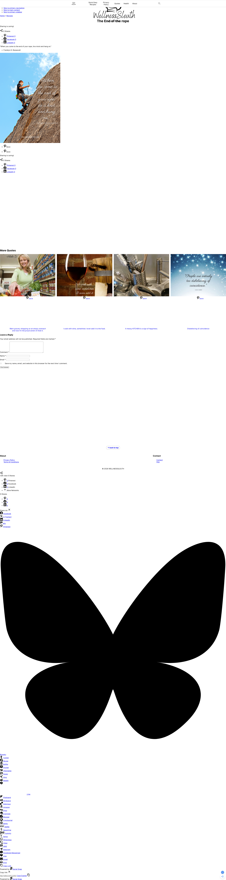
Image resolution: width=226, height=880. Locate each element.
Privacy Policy (106, 4)
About (134, 4)
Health (126, 4)
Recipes (9, 16)
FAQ (158, 462)
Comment (4, 352)
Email (3, 360)
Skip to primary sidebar (13, 12)
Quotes (117, 4)
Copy (22, 876)
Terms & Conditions (11, 462)
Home (2, 16)
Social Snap (17, 869)
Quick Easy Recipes (93, 4)
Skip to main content (12, 10)
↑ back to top (113, 448)
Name (3, 356)
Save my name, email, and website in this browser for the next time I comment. (36, 363)
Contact (159, 460)
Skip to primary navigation (14, 8)
